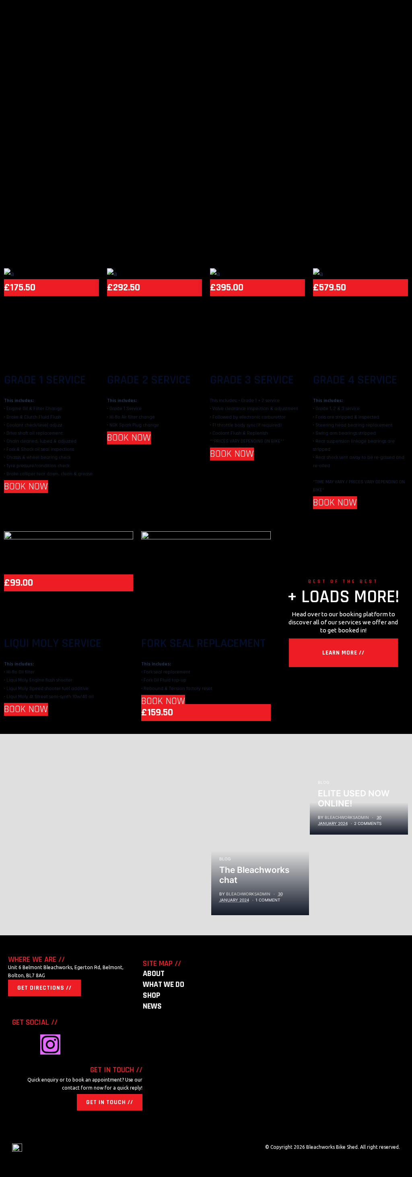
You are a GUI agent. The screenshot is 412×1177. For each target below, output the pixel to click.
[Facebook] (22, 1044)
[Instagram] (50, 1044)
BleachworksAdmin (248, 893)
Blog (225, 858)
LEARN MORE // (343, 653)
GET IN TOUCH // (109, 1102)
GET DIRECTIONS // (44, 988)
